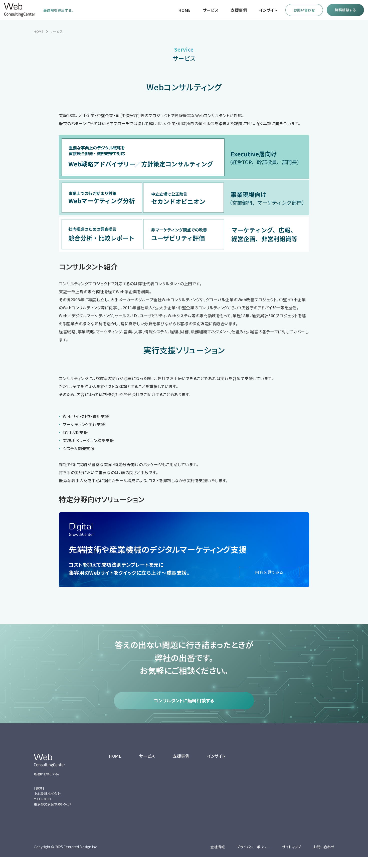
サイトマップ (291, 846)
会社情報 (217, 846)
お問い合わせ (323, 846)
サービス (210, 10)
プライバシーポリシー (253, 846)
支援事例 (239, 10)
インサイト (268, 10)
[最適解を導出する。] (19, 15)
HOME (184, 10)
